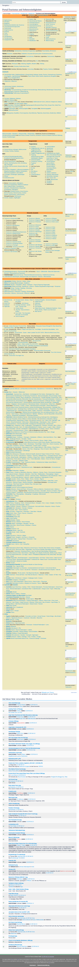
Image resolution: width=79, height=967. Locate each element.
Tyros (66, 646)
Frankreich (9, 437)
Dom (47, 396)
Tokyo (19, 513)
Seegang (49, 174)
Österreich (9, 417)
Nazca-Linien (36, 581)
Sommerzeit (20, 293)
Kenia (7, 624)
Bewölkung (25, 286)
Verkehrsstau (20, 86)
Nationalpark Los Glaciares (20, 568)
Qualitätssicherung (56, 374)
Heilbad (6, 103)
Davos (47, 428)
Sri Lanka (8, 532)
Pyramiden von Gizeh (30, 616)
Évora (31, 479)
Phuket (13, 537)
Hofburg (55, 419)
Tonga (7, 610)
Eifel (60, 397)
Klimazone (7, 284)
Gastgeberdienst (15, 78)
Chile (7, 574)
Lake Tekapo (15, 602)
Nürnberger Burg (22, 409)
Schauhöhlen (47, 410)
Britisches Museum (33, 442)
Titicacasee (44, 581)
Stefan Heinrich (69, 558)
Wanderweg (7, 90)
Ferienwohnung (51, 74)
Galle (17, 532)
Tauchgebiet (34, 108)
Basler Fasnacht (14, 427)
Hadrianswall (28, 445)
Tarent (71, 171)
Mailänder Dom (43, 455)
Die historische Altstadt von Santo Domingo (31, 564)
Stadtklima (26, 283)
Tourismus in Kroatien (34, 230)
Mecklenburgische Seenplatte (37, 405)
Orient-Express (21, 194)
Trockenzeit (13, 290)
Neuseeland (9, 600)
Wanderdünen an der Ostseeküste (48, 475)
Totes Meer (33, 511)
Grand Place (24, 432)
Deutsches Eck (36, 397)
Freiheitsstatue (52, 551)
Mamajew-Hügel (37, 484)
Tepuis (39, 583)
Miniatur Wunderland (46, 402)
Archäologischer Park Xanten (37, 394)
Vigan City (20, 530)
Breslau (13, 475)
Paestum (29, 455)
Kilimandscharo (15, 635)
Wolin (60, 475)
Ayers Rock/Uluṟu (16, 587)
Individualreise (18, 51)
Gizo (14, 607)
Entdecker (6, 305)
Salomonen (9, 607)
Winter (28, 281)
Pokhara (34, 525)
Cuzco (11, 581)
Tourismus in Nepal (50, 232)
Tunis (29, 636)
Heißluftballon (34, 158)
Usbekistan (9, 540)
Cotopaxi (25, 578)
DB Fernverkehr (13, 166)
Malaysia (8, 522)
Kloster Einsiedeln (10, 428)
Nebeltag (23, 288)
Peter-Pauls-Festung (18, 484)
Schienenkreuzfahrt (47, 53)
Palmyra (19, 535)
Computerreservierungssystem (12, 26)
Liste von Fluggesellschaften (37, 149)
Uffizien (23, 459)
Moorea (28, 597)
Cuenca (40, 578)
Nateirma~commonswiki (66, 871)
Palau (7, 605)
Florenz (16, 459)
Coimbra (36, 479)
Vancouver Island (11, 559)
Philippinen (9, 530)
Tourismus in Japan (50, 230)
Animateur (6, 21)
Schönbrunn (44, 419)
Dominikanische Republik (13, 564)
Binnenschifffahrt (51, 164)
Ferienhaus (59, 74)
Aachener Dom (18, 394)
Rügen (34, 410)
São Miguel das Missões (32, 573)
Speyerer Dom (55, 410)
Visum (38, 271)
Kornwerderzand (56, 467)
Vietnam (8, 544)
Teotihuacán (68, 687)
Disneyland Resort (25, 551)
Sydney (24, 587)
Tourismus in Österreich (10, 248)
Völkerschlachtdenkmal (25, 414)
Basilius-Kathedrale (28, 482)
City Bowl (13, 718)
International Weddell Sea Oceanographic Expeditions (22, 349)
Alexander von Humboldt (21, 314)
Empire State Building (42, 551)
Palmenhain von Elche (33, 491)
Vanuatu (8, 612)
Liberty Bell (52, 554)
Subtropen (29, 284)
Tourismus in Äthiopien (51, 218)
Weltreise (18, 98)
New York (34, 551)
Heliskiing (23, 63)
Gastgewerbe (7, 39)
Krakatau (30, 508)
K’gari (51, 588)
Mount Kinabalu (26, 521)
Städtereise (12, 98)
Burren (24, 449)
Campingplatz (7, 76)
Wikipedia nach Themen (48, 692)
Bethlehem (73, 672)
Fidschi (8, 593)
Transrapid (9, 164)
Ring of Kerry (56, 447)
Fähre (48, 155)
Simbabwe (9, 631)
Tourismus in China (50, 227)
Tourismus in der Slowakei (35, 244)
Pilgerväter (7, 306)
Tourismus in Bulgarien (34, 220)
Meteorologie (7, 286)
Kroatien (8, 462)
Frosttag (17, 288)
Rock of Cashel (45, 449)
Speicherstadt (36, 402)
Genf (20, 427)
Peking (11, 503)
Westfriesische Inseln (27, 467)
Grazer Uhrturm (36, 420)
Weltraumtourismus (51, 39)
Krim (12, 496)
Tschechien (9, 494)
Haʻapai (17, 610)
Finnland (8, 435)
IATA (32, 164)
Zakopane (21, 474)
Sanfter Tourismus (50, 24)
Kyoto (11, 513)
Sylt (66, 116)
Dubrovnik (8, 464)
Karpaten (15, 392)
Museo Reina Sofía (55, 492)
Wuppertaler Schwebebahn (19, 415)
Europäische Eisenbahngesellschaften (13, 158)
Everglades (57, 548)
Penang (13, 521)
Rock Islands (13, 605)
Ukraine (8, 496)
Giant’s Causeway (54, 444)
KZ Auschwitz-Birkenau (17, 477)
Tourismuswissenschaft (52, 30)
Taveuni (13, 593)
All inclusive (53, 51)
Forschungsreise (24, 113)
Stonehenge (68, 311)
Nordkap (22, 470)
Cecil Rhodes (38, 306)
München (8, 407)
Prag (14, 494)
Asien (5, 499)
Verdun (29, 439)
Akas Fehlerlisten (54, 376)
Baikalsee (29, 480)
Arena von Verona (50, 459)
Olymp (41, 440)
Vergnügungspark (29, 105)
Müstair (58, 427)
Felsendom (70, 432)
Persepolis (11, 509)
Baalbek (13, 520)
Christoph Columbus (20, 305)
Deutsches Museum (24, 407)
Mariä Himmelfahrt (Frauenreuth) (42, 350)
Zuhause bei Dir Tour (9, 354)
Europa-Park (51, 105)
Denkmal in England (24, 766)
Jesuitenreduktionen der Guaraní (36, 568)
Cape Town (22, 718)
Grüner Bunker (18, 332)
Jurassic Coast (37, 445)
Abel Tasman (38, 311)
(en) (11, 376)
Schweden (9, 485)
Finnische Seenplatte (16, 435)
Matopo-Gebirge (24, 631)
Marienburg (38, 477)
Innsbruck (15, 417)
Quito (12, 578)
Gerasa (14, 515)
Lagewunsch (42, 372)
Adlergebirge (28, 494)
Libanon (8, 520)
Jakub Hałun (20, 739)
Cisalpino (11, 197)
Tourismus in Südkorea (51, 235)
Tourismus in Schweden (35, 241)
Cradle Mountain (36, 588)
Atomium (17, 432)
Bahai (72, 448)
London (67, 385)
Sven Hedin (18, 313)
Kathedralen (33, 437)
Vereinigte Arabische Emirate (14, 542)
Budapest (13, 497)
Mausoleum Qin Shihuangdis (17, 504)
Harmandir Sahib (39, 506)
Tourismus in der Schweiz (10, 251)
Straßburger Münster (15, 439)
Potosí (12, 569)
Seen (49, 422)
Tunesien (8, 636)
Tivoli (13, 107)
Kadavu (18, 593)
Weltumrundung (50, 40)
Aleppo (24, 535)
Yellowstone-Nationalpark (68, 155)
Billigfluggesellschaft (36, 151)
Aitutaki (15, 592)
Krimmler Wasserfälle (22, 423)
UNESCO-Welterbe (9, 100)
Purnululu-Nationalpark (49, 587)
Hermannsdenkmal (22, 404)
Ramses (70, 573)
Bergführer (7, 23)
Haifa (66, 450)
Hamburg (26, 402)
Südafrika (8, 633)
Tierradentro (22, 579)
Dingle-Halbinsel (39, 447)
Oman (7, 527)
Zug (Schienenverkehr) (10, 161)
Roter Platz (51, 480)
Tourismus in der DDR (18, 246)
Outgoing (31, 34)
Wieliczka (35, 472)
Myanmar (8, 523)
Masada (39, 511)
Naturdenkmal (40, 388)
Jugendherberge (16, 76)
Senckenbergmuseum (21, 400)
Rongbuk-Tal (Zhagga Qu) (57, 777)
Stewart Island (33, 604)
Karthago (24, 636)
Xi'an (43, 503)
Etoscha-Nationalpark (21, 630)
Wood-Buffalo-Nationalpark (23, 559)
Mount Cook (47, 600)
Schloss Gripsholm (17, 485)
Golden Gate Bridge (46, 549)
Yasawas (23, 593)
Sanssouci (39, 410)
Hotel (5, 74)
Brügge (53, 432)
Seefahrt (49, 173)
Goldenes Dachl (22, 417)
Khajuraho (47, 506)
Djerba (19, 636)
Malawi (8, 626)
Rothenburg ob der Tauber (24, 410)
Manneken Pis (42, 432)
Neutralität (24, 371)
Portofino (30, 457)
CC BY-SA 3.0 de (74, 273)
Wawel (32, 477)
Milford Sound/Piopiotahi (19, 600)
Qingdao (52, 503)
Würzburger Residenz (32, 415)
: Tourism (70, 17)
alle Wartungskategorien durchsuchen (39, 376)
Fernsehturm (33, 396)
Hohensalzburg (37, 417)
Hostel (37, 76)
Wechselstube (47, 276)
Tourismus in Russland (34, 240)
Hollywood (17, 551)
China (7, 503)
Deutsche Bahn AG (23, 166)
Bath (61, 444)
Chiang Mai (31, 537)
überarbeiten (24, 369)
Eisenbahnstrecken (18, 430)
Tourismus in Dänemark (35, 225)
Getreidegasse (54, 417)
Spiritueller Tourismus (51, 27)
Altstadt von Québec (22, 561)
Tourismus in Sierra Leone (52, 222)
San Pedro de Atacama (31, 574)
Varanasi (18, 506)
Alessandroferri (21, 723)
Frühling (14, 281)
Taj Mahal (67, 32)
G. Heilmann (20, 799)
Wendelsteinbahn (14, 188)
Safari (27, 66)
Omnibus (6, 151)
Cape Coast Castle (20, 623)
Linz (43, 420)
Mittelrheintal (68, 347)
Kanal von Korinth (34, 440)
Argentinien (9, 568)
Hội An (17, 544)
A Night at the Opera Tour (28, 329)
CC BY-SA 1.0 (30, 903)
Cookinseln (9, 592)
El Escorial (29, 489)
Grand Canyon (34, 548)
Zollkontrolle (44, 271)
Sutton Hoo (46, 444)
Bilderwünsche (25, 376)
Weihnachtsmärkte (13, 110)
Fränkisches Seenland (38, 400)
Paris (55, 437)
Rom (66, 399)
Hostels (40, 74)
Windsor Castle (23, 444)
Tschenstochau (20, 475)
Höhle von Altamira (38, 489)
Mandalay (26, 523)
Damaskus (13, 535)
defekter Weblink (32, 371)
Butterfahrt (9, 53)
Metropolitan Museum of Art (13, 553)
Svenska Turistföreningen (8, 137)
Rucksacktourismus (51, 22)
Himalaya (18, 499)
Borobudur (18, 508)
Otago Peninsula (24, 602)
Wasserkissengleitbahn (10, 172)
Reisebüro (15, 133)
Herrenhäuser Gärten (34, 404)
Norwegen (9, 470)
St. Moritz (42, 428)
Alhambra (69, 297)
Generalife (43, 491)
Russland (8, 480)
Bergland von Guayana (30, 583)
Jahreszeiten (7, 281)
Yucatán (13, 562)
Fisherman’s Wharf (56, 549)
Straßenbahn (24, 171)
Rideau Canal (43, 559)
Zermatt (18, 428)
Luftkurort (47, 101)
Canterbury (16, 445)
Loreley (22, 405)
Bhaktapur (28, 525)
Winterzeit (26, 293)
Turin (28, 459)
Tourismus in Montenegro (35, 231)
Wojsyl (23, 754)
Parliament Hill (35, 559)
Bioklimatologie (18, 283)
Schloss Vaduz (18, 465)
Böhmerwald (42, 494)
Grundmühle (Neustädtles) (48, 329)
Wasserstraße (54, 179)
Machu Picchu (69, 333)
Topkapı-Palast (22, 539)
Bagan (13, 523)
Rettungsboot (50, 159)
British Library (41, 442)
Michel (30, 402)
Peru (7, 581)
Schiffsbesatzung (51, 153)
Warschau (29, 472)
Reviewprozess (47, 374)
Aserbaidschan (10, 501)
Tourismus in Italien (34, 228)
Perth (29, 587)
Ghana (8, 623)
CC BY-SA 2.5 (74, 482)
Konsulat (6, 273)
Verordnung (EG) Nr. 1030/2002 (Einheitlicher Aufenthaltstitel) (32, 345)
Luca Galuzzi (70, 482)
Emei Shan (58, 503)
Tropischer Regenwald (43, 284)
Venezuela (9, 583)
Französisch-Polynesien (12, 597)
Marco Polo (38, 305)
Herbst (24, 281)
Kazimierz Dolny (35, 475)
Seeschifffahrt (50, 169)
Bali (14, 508)
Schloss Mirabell (31, 419)
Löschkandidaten (37, 374)
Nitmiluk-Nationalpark (15, 588)
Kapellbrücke (70, 243)
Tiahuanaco (34, 569)
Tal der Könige (50, 616)
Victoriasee (43, 638)
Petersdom (22, 454)
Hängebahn (13, 169)
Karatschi (13, 528)
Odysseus (37, 303)
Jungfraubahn (28, 425)
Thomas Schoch (21, 704)
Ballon (42, 156)
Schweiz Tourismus (30, 135)
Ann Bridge (38, 329)
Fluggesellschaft (35, 148)
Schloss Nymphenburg (35, 407)
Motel (33, 76)
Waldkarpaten (41, 474)
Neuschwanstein (47, 407)
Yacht (55, 159)
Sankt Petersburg (21, 480)
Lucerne (19, 756)
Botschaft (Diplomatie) (53, 271)
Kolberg (8, 475)
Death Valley (20, 548)
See (55, 177)
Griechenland (9, 440)
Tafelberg (67, 128)
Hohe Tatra (34, 474)
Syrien (8, 535)
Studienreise (53, 113)
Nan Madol (28, 595)
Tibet (66, 777)
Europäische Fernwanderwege (29, 89)
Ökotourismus (32, 30)
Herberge (35, 74)
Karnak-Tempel (41, 616)
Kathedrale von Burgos (12, 491)
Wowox (19, 839)
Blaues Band (50, 150)
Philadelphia (36, 554)
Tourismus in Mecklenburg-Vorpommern (16, 232)
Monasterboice (10, 450)
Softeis (19, 710)
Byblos (18, 520)
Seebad (60, 101)
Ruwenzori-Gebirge (34, 638)
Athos (21, 440)
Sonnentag (29, 288)
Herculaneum (22, 455)
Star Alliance (34, 171)
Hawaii (12, 556)
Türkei (7, 539)
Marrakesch (14, 628)
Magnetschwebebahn (9, 171)
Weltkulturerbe (40, 919)
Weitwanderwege (34, 422)
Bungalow (53, 76)
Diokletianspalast (15, 462)
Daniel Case (20, 716)
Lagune (52, 457)
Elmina (12, 623)
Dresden (43, 397)
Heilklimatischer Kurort (39, 101)
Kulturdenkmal (49, 388)
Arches (52, 548)
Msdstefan (70, 532)
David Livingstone (19, 316)
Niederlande (9, 467)
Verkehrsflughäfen (35, 159)
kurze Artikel (48, 377)
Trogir (22, 462)
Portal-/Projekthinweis (26, 374)
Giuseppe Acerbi (19, 300)
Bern (55, 425)
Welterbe (6, 388)
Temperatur (57, 286)
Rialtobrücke (9, 459)
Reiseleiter (32, 39)
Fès (20, 628)
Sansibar (23, 635)
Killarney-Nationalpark (15, 447)
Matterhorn (70, 194)
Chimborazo (18, 578)
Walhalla (35, 414)
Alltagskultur (31, 13)
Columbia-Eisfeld (52, 559)
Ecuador (8, 578)
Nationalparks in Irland (27, 447)
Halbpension (7, 81)
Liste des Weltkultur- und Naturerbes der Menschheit (23, 388)
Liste (60, 155)
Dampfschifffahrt (51, 166)
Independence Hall (44, 554)
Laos (7, 518)
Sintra (18, 479)
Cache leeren (74, 692)
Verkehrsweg (7, 86)
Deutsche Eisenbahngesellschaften (13, 156)
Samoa (8, 609)
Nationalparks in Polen (47, 477)
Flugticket (33, 163)
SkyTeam (33, 173)
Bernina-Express (8, 193)
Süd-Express (18, 196)
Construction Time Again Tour (16, 355)
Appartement (47, 76)
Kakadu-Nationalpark (37, 587)
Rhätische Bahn (11, 186)
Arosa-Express (24, 191)
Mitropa (6, 176)
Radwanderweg (8, 93)
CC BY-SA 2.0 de (30, 750)
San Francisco (36, 549)
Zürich (59, 425)
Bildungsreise (9, 113)
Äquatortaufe (50, 148)
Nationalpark (12, 108)
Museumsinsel (10, 396)
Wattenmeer (22, 392)
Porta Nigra (60, 409)
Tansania (8, 635)
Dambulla (22, 532)
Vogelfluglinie (17, 197)
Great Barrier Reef (26, 588)
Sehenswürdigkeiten (42, 15)
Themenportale (15, 13)
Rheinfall (44, 425)
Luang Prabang (13, 518)
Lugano (49, 427)
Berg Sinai (39, 618)
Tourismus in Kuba (50, 245)
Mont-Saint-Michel (70, 371)
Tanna (12, 612)
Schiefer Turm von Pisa (12, 455)
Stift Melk (54, 420)
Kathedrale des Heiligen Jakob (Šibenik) (47, 462)
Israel (7, 511)
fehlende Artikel (56, 377)
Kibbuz (25, 103)
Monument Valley (20, 549)
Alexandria (33, 618)
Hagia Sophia (13, 539)
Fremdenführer (8, 36)
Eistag (12, 288)
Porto (22, 479)
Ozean (51, 177)
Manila (14, 530)
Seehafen (55, 176)
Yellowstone (27, 548)
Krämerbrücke (44, 404)
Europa (6, 392)
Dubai (24, 542)
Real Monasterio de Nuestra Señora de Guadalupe (36, 492)
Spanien (8, 489)
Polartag (23, 291)
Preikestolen (15, 470)
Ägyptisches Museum (17, 618)
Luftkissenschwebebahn (23, 169)
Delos (50, 440)
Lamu (47, 624)
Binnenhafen (50, 176)
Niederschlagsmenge (47, 286)
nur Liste (45, 369)
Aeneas (27, 300)
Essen (34, 919)
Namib (13, 630)
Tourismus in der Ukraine (35, 251)
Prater (26, 420)
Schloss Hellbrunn (22, 419)
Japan (7, 513)
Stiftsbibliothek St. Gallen (35, 427)
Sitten (54, 427)
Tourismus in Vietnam (50, 238)
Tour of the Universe (56, 352)
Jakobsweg (20, 492)
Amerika (6, 546)
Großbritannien (10, 442)
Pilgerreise (40, 113)
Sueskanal (26, 618)
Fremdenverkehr (8, 38)
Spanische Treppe (40, 454)
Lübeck (27, 405)
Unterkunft (5, 72)
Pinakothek (53, 409)
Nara (15, 513)
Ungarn (8, 497)
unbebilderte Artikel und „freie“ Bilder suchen (32, 379)
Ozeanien (15, 585)
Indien (7, 506)
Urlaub (47, 37)
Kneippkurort (54, 101)
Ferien (5, 33)
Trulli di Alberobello (35, 459)
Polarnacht (17, 291)
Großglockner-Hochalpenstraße (37, 423)
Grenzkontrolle (21, 271)
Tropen (35, 284)
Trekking (42, 63)
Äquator (13, 284)
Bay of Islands (46, 602)
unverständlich (32, 369)
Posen (45, 472)
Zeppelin (40, 158)
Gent (48, 432)
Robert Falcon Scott (40, 308)
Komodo (24, 508)
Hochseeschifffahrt (51, 168)
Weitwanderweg (42, 89)
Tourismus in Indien (50, 228)
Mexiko (8, 563)
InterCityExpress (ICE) (14, 163)
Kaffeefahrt (24, 53)
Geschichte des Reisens (35, 21)
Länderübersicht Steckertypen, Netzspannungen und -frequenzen (20, 276)
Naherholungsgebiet (46, 108)
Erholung (6, 31)
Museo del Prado (21, 489)
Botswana (8, 621)
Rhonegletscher (37, 425)
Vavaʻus (70, 547)
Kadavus (71, 533)
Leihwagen (15, 149)
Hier (18, 959)
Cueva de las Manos (51, 568)
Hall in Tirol (48, 420)
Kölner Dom (71, 274)
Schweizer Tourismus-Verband (43, 135)
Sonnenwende (30, 291)
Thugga (39, 636)
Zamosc (27, 475)
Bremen (8, 397)
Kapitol (40, 553)
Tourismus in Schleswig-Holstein (14, 243)
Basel (7, 427)
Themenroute (7, 88)
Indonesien (9, 508)
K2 (18, 528)
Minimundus (25, 422)
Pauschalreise (45, 51)
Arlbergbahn (20, 183)
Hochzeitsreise (30, 56)
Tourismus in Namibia (50, 220)
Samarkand (16, 540)
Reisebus (16, 151)
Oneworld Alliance (35, 174)
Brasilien (8, 573)
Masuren (27, 477)
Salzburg (30, 417)
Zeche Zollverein (69, 607)
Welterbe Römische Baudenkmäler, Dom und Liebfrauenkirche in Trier (40, 412)
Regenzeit (6, 290)
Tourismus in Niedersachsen (13, 233)
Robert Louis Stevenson (50, 309)
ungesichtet (47, 379)
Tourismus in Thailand (50, 237)
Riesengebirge (49, 474)
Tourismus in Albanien (34, 218)
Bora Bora (22, 597)
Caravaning (30, 69)
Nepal (7, 525)
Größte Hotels (11, 74)
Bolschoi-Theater (17, 482)
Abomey (12, 619)
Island (7, 452)
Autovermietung (8, 149)
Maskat (12, 527)
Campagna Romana (53, 455)
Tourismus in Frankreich (35, 222)
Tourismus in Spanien (34, 246)
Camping (16, 66)
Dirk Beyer (19, 879)
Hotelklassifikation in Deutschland (23, 74)
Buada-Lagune (30, 598)
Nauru (7, 599)
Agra (21, 886)
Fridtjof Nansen (39, 301)
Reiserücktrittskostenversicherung (32, 275)
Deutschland (9, 394)
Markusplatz (58, 457)
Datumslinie (7, 293)
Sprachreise (46, 113)
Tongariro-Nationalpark (32, 600)
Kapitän (58, 153)
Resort (29, 76)
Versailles (67, 359)
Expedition (16, 113)
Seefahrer (53, 173)
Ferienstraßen (9, 399)
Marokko (8, 628)
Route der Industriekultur (35, 399)
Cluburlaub (25, 51)
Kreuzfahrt (30, 53)
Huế (21, 544)
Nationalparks (43, 422)
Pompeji (57, 454)
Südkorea (8, 534)
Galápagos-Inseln (32, 578)
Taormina (35, 455)
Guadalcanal (20, 607)
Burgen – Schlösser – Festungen (21, 437)
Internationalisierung (42, 371)
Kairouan (14, 636)
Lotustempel (31, 506)
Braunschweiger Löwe (54, 396)
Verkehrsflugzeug (35, 156)
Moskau (14, 480)
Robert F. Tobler (21, 845)
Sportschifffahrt (50, 163)
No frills (33, 168)
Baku (16, 501)
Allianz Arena (14, 407)
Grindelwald (24, 428)
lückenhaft (39, 369)
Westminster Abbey (55, 442)
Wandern (34, 63)
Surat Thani (68, 45)
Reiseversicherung (18, 275)
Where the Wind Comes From (52, 332)
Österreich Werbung (57, 135)
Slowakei (8, 487)
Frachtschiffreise (51, 161)
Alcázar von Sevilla (52, 491)
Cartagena (15, 579)
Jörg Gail (17, 309)
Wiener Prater (68, 104)
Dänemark (9, 433)
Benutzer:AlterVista (22, 946)
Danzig (41, 472)
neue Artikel (41, 377)
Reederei (49, 171)
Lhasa (47, 503)
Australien (7, 585)
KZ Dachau (16, 405)
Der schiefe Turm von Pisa (15, 712)
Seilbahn (18, 171)
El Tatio (56, 574)
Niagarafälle (29, 549)
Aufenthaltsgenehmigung (10, 271)
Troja (35, 539)
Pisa (69, 420)
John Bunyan (25, 303)
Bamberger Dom (50, 394)
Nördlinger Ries (56, 407)
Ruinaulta (50, 425)
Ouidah (17, 619)
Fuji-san (24, 513)
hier (12, 959)
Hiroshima (29, 513)
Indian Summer (58, 557)
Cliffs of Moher (47, 447)
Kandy (13, 532)
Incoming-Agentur (33, 24)
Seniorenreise (50, 56)
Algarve (42, 479)
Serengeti (28, 635)
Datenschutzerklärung (43, 965)
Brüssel (72, 595)
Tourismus (31, 15)
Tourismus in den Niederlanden (33, 234)
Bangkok (18, 537)
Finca (9, 78)
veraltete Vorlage (34, 372)
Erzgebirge (35, 494)
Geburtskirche (69, 671)
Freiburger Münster (50, 400)
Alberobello (72, 659)
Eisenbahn (7, 169)
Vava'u (12, 610)
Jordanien (8, 515)
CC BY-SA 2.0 (30, 745)
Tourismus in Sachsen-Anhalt (13, 242)
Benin (7, 619)
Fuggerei (58, 400)
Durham (22, 445)
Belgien (8, 432)
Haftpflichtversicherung (48, 275)
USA (7, 548)
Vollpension (14, 81)
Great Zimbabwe (33, 631)
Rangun (73, 499)
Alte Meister (26, 394)
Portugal (8, 479)
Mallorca (57, 489)
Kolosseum (71, 397)
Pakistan (8, 528)
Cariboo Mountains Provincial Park (17, 326)
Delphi (46, 440)
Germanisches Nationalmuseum (14, 402)
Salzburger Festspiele (11, 419)
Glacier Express (17, 193)
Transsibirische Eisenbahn (40, 480)
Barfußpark (11, 105)
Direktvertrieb (7, 28)
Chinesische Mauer (30, 503)
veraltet (49, 372)
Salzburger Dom (45, 417)
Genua (43, 457)
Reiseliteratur (32, 40)
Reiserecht (48, 19)
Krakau (67, 88)
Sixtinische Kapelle (30, 454)
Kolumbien (9, 580)
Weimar (9, 415)
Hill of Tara (30, 449)
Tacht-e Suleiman (23, 509)
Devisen (40, 276)
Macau (27, 504)
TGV (5, 164)
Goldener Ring (28, 484)
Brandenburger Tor (70, 73)
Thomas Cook (22, 306)
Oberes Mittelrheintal (52, 405)
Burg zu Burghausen (26, 397)
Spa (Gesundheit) (18, 103)
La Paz (17, 569)
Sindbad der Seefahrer (51, 308)
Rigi (23, 425)
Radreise (50, 69)
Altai (9, 499)
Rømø (25, 433)
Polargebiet (19, 284)
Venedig (48, 457)
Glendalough (26, 450)
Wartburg (40, 414)
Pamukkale (29, 539)
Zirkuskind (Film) (37, 340)
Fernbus (11, 151)
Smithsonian (46, 553)
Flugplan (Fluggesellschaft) (38, 153)
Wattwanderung (24, 91)
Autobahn (13, 86)
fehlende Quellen (53, 369)
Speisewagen (21, 174)
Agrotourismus (8, 20)
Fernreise (6, 98)
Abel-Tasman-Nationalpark (22, 604)
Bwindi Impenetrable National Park (19, 638)
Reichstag (27, 396)
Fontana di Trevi (50, 454)
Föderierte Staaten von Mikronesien (15, 595)
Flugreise (45, 69)
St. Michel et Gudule (33, 432)
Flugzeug (33, 155)
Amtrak (6, 197)
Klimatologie (11, 283)
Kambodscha (9, 516)
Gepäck (31, 19)
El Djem (34, 636)
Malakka (19, 521)
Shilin (7, 504)
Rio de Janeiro (21, 573)
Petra (66, 471)
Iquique (51, 574)
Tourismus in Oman (50, 233)
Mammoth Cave (10, 549)
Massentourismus (33, 29)
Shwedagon (72, 497)
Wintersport (15, 63)
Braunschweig (41, 396)
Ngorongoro (71, 582)
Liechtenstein (9, 465)
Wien (38, 419)
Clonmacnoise (18, 450)
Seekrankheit (55, 174)
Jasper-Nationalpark (34, 557)
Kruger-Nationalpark (23, 633)
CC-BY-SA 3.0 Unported (48, 956)
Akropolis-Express (15, 191)
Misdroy (8, 477)
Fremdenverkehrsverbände (9, 135)
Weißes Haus (53, 553)
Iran (7, 510)
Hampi (53, 506)
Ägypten (8, 616)
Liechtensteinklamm (11, 423)
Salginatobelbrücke (33, 428)
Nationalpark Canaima (17, 583)
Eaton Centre (49, 557)
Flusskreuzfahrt (37, 53)
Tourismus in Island (34, 226)
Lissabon (13, 479)
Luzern (67, 245)
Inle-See (32, 523)
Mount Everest (71, 484)
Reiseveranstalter (6, 133)
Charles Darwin (19, 308)
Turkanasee (29, 624)
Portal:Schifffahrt (51, 146)
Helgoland (13, 404)
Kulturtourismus (33, 27)
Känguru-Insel (45, 588)
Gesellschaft (24, 13)
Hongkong (17, 503)
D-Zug (5, 168)
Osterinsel (12, 574)
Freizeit (6, 35)
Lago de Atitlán (20, 566)
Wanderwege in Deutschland (53, 89)
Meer (48, 177)
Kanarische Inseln (49, 489)
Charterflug (34, 161)
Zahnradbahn (20, 172)
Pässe (26, 430)
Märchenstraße (18, 399)
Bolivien (8, 569)
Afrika (5, 614)
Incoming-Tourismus (34, 22)
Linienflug (39, 161)
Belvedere (49, 419)
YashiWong (20, 793)
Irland (7, 447)
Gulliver (17, 311)
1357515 (40, 766)
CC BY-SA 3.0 (74, 31)
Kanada (8, 558)
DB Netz (6, 166)
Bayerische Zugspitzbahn (10, 184)
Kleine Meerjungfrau (17, 433)
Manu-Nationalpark (18, 581)
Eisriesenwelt (50, 423)
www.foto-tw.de (21, 856)
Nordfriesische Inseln (11, 409)
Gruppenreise (31, 51)
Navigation (49, 181)
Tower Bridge (70, 384)
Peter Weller (70, 343)
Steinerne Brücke (10, 412)
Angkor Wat (68, 59)
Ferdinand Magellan (40, 300)
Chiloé (46, 574)
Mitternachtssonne (9, 291)
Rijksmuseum (16, 467)
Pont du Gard (68, 619)
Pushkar (58, 506)
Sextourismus (49, 26)
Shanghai (38, 503)
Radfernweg (16, 93)
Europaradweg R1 (24, 93)
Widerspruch (51, 371)
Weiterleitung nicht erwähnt (28, 377)
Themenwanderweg (16, 89)
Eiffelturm (40, 437)
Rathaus (13, 397)
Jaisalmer (24, 506)
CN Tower (42, 557)
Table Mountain (31, 718)
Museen (54, 422)
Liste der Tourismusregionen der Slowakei (22, 487)
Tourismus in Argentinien (51, 244)
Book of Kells (53, 449)
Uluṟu (21, 706)
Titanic (56, 158)
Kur (37, 61)
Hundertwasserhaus (11, 420)
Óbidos (27, 479)
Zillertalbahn (15, 189)
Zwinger (48, 397)
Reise (30, 37)
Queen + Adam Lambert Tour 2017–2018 (33, 332)
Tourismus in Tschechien (35, 248)
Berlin (57, 394)
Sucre (21, 569)
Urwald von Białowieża (20, 472)
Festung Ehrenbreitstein (48, 399)
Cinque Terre (36, 457)
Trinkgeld (48, 35)
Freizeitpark (17, 105)
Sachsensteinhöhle (23, 342)
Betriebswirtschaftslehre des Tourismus (14, 25)
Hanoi (12, 544)
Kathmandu (13, 525)
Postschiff (57, 156)
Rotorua (41, 600)
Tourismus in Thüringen (12, 245)
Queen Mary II (50, 158)
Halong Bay (26, 544)
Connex (6, 163)
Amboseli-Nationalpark (39, 624)
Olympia (26, 440)
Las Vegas (24, 554)
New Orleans (25, 553)
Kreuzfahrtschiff (54, 155)
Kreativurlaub (22, 66)
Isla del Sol (27, 569)
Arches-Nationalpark (70, 231)
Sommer (19, 281)
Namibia (8, 630)
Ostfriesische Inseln (33, 409)
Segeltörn (28, 63)
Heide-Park (58, 105)
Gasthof (41, 76)
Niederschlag (38, 286)
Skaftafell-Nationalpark (15, 452)
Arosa (51, 428)
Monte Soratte (14, 457)
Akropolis (16, 440)
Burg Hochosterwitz (16, 422)
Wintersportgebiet (23, 108)
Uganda (8, 638)
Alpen (10, 392)
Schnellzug (23, 163)
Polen (71, 88)
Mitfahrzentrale (22, 149)
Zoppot (56, 474)
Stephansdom (20, 420)
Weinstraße (25, 399)
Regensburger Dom (12, 410)
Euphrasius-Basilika (30, 462)
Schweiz (8, 425)
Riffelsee (29, 880)
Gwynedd (9, 445)
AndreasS (70, 115)
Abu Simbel (69, 575)
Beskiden (27, 474)
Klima (5, 283)
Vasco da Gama (25, 309)
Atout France (21, 135)
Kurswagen (7, 174)
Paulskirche (12, 400)
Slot (32, 169)
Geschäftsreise (33, 113)
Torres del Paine (20, 574)
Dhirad (71, 31)
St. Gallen (25, 427)
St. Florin (25, 465)
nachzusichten (55, 379)
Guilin (22, 503)
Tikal (14, 566)
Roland (17, 397)
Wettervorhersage (16, 286)
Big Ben (48, 442)
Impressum (33, 965)
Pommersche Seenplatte (55, 472)
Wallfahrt (59, 113)
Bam (16, 509)
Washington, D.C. (34, 553)
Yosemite (40, 548)
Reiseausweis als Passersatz (17, 273)
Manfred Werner (21, 924)
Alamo (30, 554)
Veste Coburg (14, 414)
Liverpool (44, 445)
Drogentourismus (8, 30)
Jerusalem (68, 434)
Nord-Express (12, 194)
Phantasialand (7, 107)
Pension (45, 74)
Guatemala (9, 566)
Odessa (17, 496)
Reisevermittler (22, 133)
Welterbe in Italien (23, 460)
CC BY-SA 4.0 (74, 382)
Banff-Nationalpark (22, 557)
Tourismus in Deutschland (10, 218)
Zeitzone (13, 293)
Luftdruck (31, 286)
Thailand (8, 537)
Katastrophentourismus (35, 26)
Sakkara (8, 618)
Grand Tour (7, 303)
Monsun (20, 290)
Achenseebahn (12, 183)
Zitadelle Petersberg (44, 409)
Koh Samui (24, 537)
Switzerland (24, 756)
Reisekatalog (31, 133)
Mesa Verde (47, 548)
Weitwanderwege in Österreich (12, 91)
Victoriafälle (15, 631)
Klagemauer (19, 511)
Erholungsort (10, 101)
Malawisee (68, 561)
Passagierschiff (50, 156)
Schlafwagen (14, 174)
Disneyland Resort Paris (41, 105)
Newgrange (37, 449)
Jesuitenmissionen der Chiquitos (46, 569)
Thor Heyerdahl (26, 313)
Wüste (24, 284)
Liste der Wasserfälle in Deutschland (53, 414)
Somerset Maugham (51, 300)
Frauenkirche (54, 397)
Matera (43, 459)
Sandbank (49, 182)
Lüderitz (30, 630)
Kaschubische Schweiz (12, 474)
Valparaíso (41, 574)
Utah (33, 866)
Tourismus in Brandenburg (12, 225)
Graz (30, 420)
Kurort (15, 101)
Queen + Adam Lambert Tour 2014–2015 (27, 344)
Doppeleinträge (25, 372)
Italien (7, 454)
